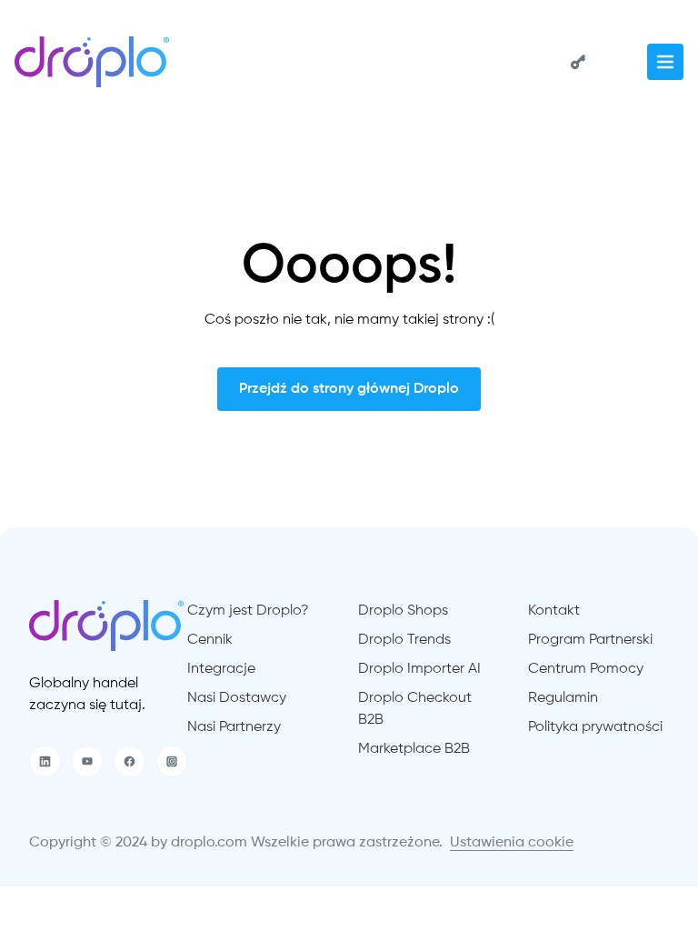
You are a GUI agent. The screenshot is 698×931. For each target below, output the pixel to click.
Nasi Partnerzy (234, 727)
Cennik (210, 640)
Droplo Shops (403, 611)
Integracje (221, 669)
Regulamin (563, 698)
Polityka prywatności (595, 727)
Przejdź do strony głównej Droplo (349, 389)
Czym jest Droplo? (248, 611)
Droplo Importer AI (419, 669)
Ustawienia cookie (511, 843)
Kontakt (554, 611)
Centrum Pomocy (585, 669)
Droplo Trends (404, 640)
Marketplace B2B (414, 749)
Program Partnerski (590, 640)
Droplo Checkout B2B (415, 709)
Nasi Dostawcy (236, 698)
